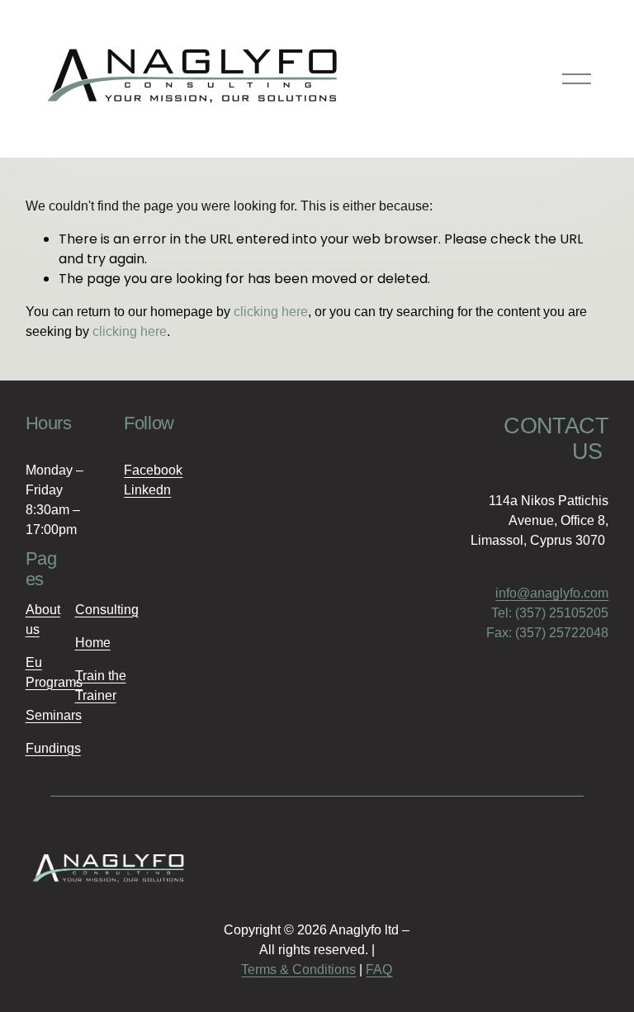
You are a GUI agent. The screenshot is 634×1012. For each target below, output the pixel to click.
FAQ (379, 969)
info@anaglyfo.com (551, 593)
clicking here (271, 312)
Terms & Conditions (298, 969)
